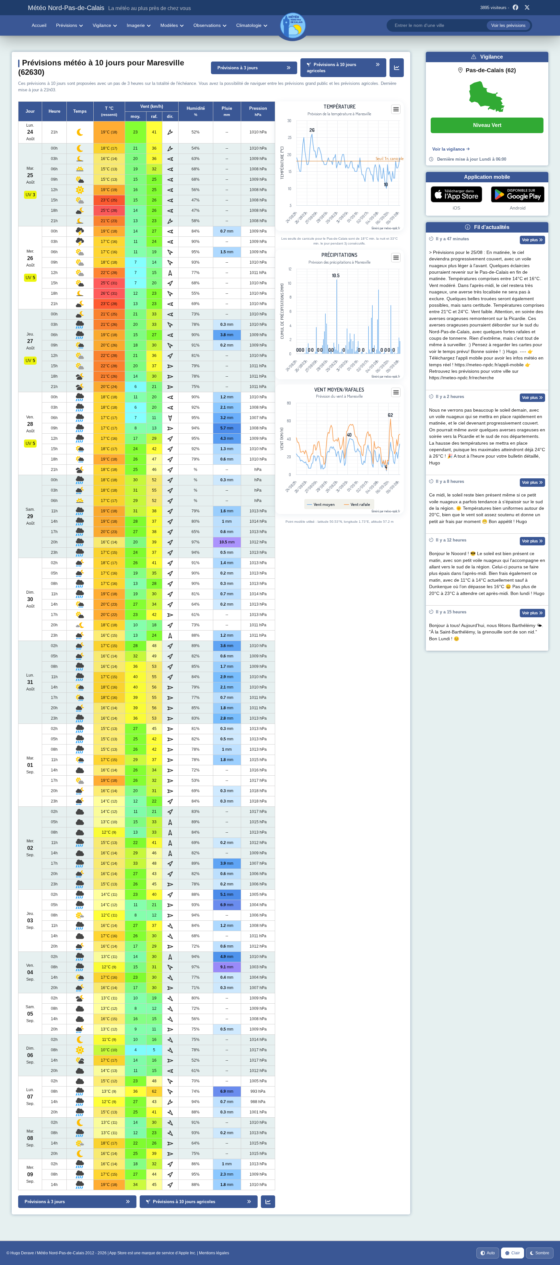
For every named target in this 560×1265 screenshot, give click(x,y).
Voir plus (530, 240)
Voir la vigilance (448, 149)
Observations (207, 25)
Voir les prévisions (508, 25)
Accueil (39, 25)
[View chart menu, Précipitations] (396, 257)
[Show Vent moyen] (321, 504)
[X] (527, 8)
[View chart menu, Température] (396, 109)
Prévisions (66, 25)
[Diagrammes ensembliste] (397, 67)
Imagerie (136, 25)
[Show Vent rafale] (357, 504)
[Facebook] (515, 8)
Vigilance (102, 25)
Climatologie (249, 25)
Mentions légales (214, 1253)
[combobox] (459, 25)
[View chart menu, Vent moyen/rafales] (396, 392)
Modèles (169, 25)
